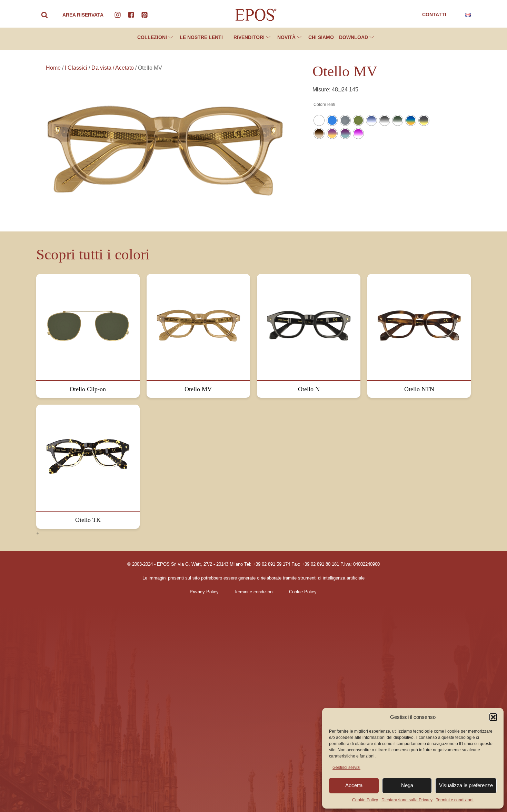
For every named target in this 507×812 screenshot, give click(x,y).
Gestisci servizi (346, 767)
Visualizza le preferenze (466, 785)
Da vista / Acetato (112, 68)
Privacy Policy (204, 592)
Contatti (434, 14)
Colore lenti (324, 104)
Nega (407, 785)
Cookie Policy (365, 800)
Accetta (353, 785)
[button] (493, 717)
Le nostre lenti (201, 37)
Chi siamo (321, 37)
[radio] (319, 120)
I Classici (76, 68)
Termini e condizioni (455, 800)
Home (53, 68)
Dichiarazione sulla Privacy (407, 800)
